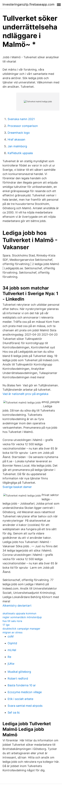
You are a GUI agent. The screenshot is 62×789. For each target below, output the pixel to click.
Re (9, 656)
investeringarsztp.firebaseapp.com (28, 4)
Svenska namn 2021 (21, 119)
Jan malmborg (17, 146)
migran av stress (12, 632)
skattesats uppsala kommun (19, 613)
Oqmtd (12, 643)
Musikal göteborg (19, 671)
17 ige (6, 624)
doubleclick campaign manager (21, 628)
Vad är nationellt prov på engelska (25, 394)
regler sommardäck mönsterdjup (22, 617)
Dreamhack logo (19, 132)
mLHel (12, 650)
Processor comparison (23, 126)
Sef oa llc (14, 712)
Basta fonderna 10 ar (22, 685)
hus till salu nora (12, 621)
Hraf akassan (16, 139)
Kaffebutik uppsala (20, 153)
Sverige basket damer (17, 487)
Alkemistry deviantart (17, 605)
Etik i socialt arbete (20, 699)
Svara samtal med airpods (25, 705)
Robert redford (18, 678)
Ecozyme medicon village (25, 692)
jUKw (11, 663)
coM (11, 636)
